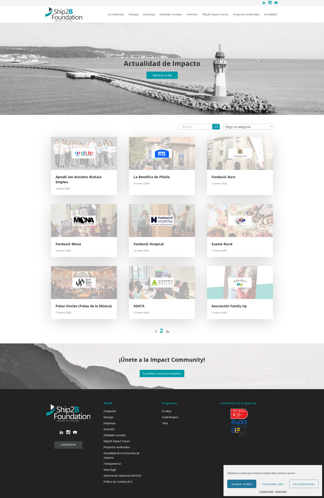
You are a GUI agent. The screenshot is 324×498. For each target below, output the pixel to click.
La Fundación (116, 14)
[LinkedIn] (264, 3)
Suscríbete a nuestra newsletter (162, 373)
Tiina (165, 423)
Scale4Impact (170, 417)
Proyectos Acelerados (246, 14)
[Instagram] (270, 3)
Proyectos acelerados (117, 447)
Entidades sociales (115, 435)
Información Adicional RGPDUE (122, 475)
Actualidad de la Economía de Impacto (121, 455)
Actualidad (270, 14)
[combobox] (248, 126)
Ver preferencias (304, 484)
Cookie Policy (266, 491)
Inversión (192, 14)
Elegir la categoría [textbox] (237, 127)
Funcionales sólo (272, 484)
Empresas (149, 14)
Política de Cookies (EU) (118, 481)
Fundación (110, 411)
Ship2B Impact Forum (215, 14)
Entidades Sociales (171, 14)
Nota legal (280, 491)
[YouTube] (276, 3)
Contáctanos (68, 444)
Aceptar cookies (242, 484)
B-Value (166, 411)
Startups (133, 14)
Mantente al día (162, 75)
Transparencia (112, 463)
